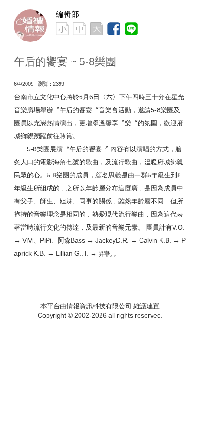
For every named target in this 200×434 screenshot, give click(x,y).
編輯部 (68, 14)
